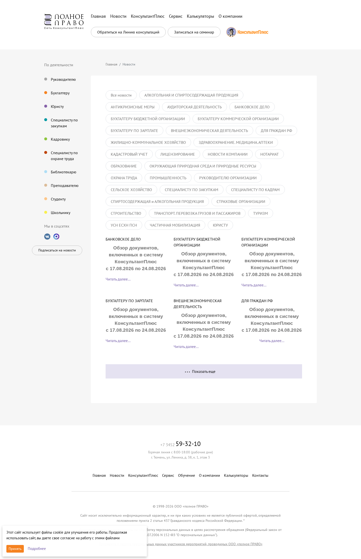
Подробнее (37, 548)
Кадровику (60, 139)
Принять (15, 548)
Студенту (58, 199)
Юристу (57, 106)
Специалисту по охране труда (64, 155)
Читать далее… (118, 279)
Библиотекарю (63, 171)
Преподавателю (65, 185)
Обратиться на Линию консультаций (128, 32)
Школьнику (60, 212)
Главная (111, 64)
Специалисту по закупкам (64, 122)
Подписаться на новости (57, 250)
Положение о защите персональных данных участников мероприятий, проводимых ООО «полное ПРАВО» (181, 544)
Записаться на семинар (194, 32)
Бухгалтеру (60, 92)
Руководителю (63, 79)
